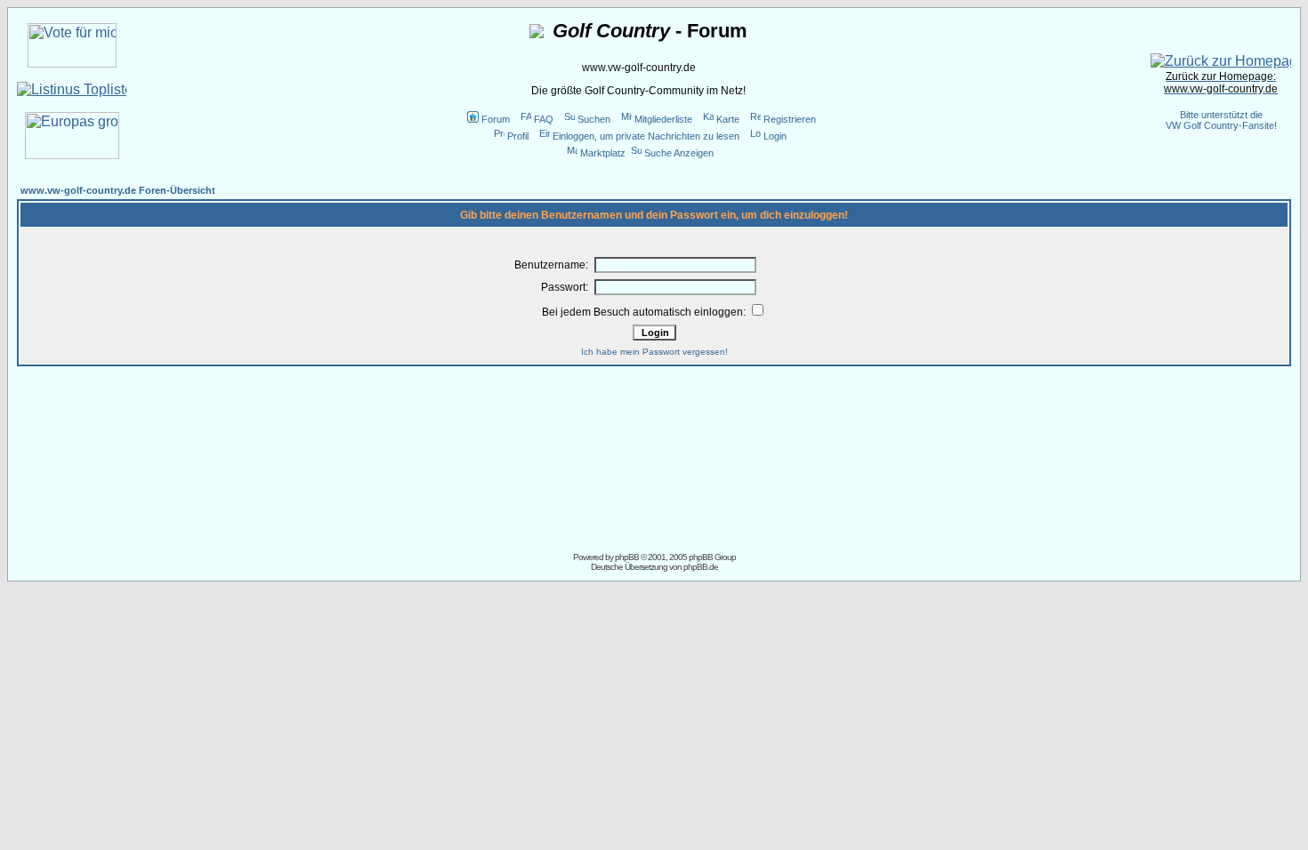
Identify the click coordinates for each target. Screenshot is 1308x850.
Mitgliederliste (663, 119)
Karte (727, 119)
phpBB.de (700, 567)
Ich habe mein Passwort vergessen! (654, 352)
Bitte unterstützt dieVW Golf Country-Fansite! (1221, 120)
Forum (495, 119)
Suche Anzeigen (679, 153)
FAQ (543, 119)
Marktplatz (603, 153)
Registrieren (789, 119)
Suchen (593, 119)
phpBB (627, 557)
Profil (518, 136)
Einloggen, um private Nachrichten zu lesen (646, 136)
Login (775, 136)
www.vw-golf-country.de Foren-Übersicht (117, 190)
